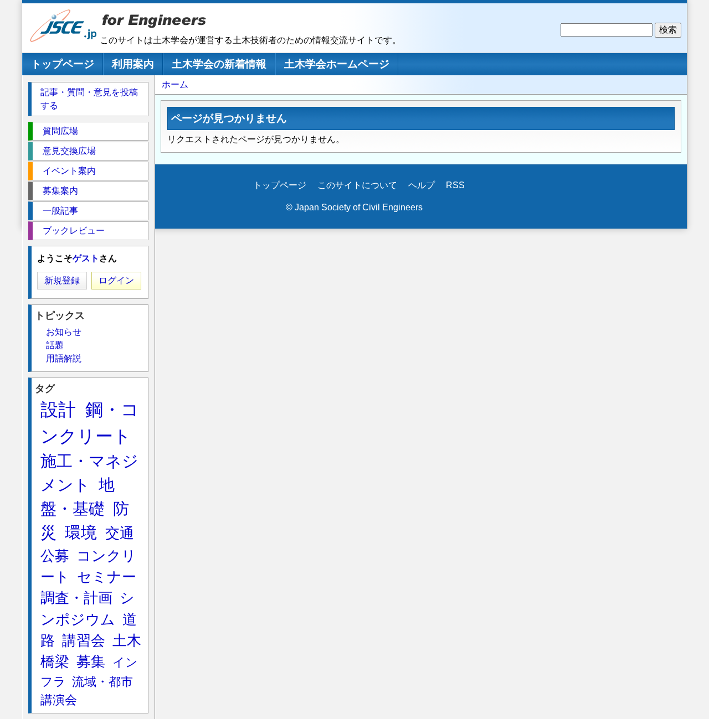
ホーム (175, 84)
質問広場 (60, 131)
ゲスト (86, 258)
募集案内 (60, 190)
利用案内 (133, 64)
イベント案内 (69, 170)
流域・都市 (102, 682)
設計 (58, 410)
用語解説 (63, 358)
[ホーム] (64, 39)
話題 (55, 345)
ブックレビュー (74, 230)
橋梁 (54, 661)
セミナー (106, 576)
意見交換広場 (69, 151)
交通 (119, 533)
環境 (81, 532)
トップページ (62, 64)
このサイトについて (357, 185)
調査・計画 (76, 598)
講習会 (83, 640)
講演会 (58, 700)
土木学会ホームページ (336, 64)
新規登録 (62, 280)
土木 (126, 640)
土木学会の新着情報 (219, 64)
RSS (455, 185)
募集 (90, 661)
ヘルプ (421, 185)
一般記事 (60, 210)
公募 (54, 555)
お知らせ (63, 332)
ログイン (116, 280)
